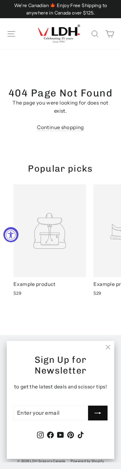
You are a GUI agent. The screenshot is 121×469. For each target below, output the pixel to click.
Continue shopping (60, 127)
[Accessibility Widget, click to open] (10, 234)
